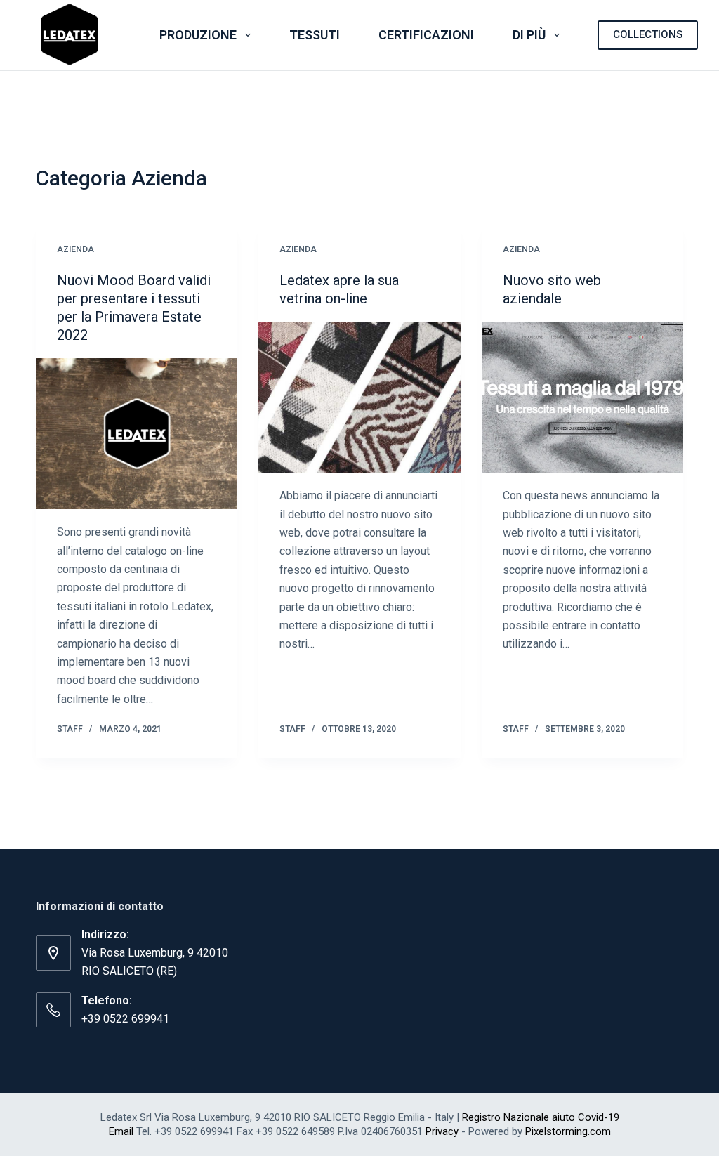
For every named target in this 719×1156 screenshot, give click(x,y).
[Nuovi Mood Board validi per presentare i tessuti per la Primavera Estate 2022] (136, 433)
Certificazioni (426, 34)
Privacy (442, 1131)
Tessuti (314, 34)
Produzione (198, 34)
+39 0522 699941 (125, 1018)
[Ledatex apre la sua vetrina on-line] (359, 397)
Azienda (75, 249)
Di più (529, 34)
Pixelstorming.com (568, 1131)
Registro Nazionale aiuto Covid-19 (540, 1117)
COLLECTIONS (647, 34)
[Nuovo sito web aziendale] (582, 397)
